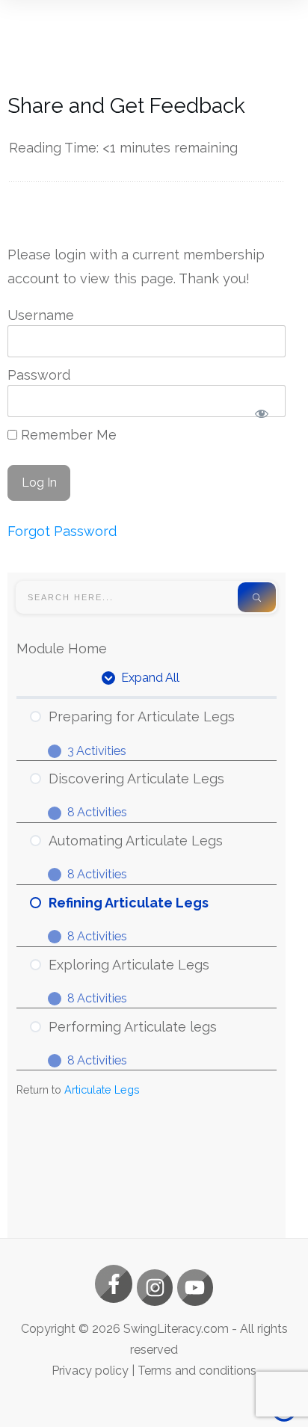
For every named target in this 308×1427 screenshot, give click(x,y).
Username (40, 315)
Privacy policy (90, 1370)
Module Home (61, 648)
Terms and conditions (197, 1370)
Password (38, 375)
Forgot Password (62, 531)
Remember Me (67, 435)
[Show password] (261, 413)
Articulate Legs (102, 1089)
